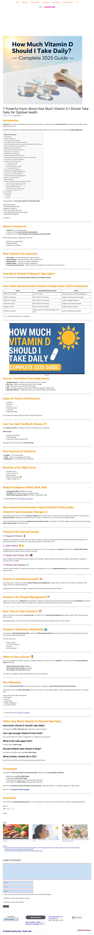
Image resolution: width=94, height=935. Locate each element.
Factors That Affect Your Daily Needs (15, 146)
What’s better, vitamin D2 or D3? (14, 190)
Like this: (8, 195)
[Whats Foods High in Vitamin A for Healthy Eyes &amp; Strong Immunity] (17, 831)
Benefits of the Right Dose (13, 153)
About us (25, 2)
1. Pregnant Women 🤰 (11, 163)
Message (78, 917)
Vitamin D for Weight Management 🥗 (15, 172)
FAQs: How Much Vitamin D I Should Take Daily (18, 181)
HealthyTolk (49, 7)
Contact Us (32, 922)
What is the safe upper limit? (13, 186)
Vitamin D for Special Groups (13, 161)
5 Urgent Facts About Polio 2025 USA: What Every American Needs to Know (24, 850)
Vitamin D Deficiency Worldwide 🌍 (15, 175)
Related (8, 197)
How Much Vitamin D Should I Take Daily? (16, 142)
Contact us (46, 2)
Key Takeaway (10, 179)
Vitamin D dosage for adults (73, 847)
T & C (41, 924)
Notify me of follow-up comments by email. (17, 898)
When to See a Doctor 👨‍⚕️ (12, 177)
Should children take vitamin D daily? (15, 188)
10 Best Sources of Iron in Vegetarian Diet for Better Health (19, 849)
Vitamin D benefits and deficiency (46, 847)
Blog (6, 846)
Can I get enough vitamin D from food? (16, 184)
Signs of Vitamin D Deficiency (13, 148)
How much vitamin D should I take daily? (16, 183)
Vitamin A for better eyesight (20, 789)
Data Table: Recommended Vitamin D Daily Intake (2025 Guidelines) (23, 144)
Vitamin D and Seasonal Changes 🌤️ (15, 159)
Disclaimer (8, 193)
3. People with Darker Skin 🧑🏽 (14, 166)
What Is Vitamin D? (10, 138)
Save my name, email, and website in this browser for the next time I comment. (28, 894)
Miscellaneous (67, 2)
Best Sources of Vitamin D (12, 152)
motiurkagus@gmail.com (55, 916)
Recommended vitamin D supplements (27, 847)
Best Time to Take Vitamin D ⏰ (13, 173)
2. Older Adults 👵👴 (12, 164)
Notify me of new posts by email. (14, 902)
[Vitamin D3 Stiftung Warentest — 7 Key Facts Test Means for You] (47, 831)
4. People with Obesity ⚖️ (13, 168)
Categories (11, 917)
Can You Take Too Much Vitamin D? (14, 150)
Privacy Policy (35, 2)
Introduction (8, 136)
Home (17, 2)
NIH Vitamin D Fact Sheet (25, 498)
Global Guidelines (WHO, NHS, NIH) (14, 155)
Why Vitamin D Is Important (12, 140)
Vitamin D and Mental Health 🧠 (14, 170)
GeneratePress (38, 931)
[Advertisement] (47, 20)
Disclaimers (56, 2)
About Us (38, 922)
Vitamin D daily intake (60, 847)
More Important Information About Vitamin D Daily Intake (20, 157)
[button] (78, 2)
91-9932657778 (53, 918)
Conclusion (9, 191)
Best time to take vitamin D (11, 847)
